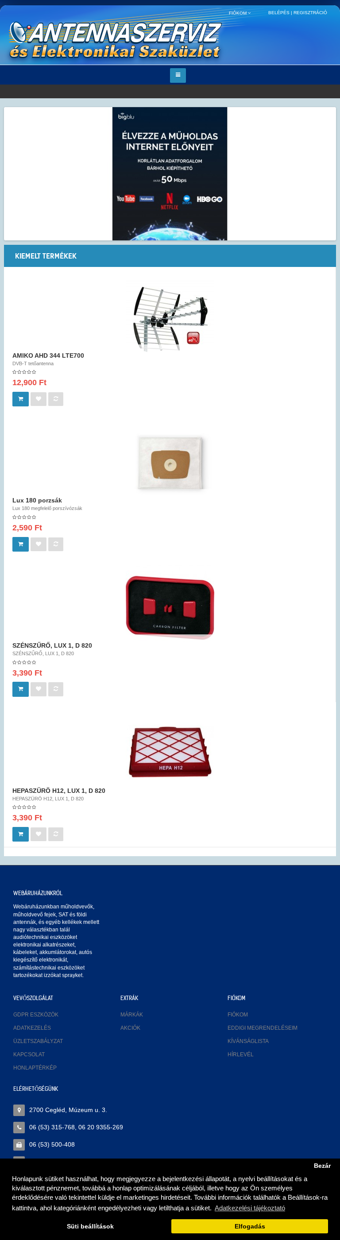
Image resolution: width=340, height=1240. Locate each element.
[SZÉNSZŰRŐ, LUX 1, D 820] (170, 607)
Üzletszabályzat (38, 1041)
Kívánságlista (248, 1041)
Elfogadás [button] (250, 1226)
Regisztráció (310, 12)
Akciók (130, 1028)
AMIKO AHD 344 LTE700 (48, 355)
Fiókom (238, 1015)
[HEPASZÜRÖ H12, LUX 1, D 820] (170, 752)
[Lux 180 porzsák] (170, 462)
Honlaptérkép (35, 1068)
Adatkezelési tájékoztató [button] (250, 1208)
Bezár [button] (322, 1166)
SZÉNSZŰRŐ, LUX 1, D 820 (52, 645)
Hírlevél (241, 1054)
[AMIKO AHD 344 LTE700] (170, 317)
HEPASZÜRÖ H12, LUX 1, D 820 (58, 790)
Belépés (279, 12)
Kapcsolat (29, 1054)
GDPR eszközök (35, 1015)
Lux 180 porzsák (37, 500)
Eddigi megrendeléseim (263, 1028)
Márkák (131, 1015)
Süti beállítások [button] (90, 1226)
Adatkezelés (32, 1028)
